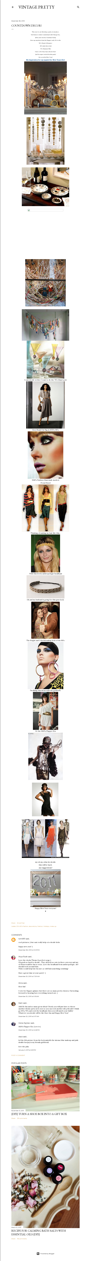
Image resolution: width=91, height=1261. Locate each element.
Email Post (21, 923)
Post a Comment (18, 1055)
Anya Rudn (23, 957)
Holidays (46, 926)
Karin (20, 1003)
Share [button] (13, 923)
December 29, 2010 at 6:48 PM (29, 1030)
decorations (33, 926)
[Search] (78, 6)
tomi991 (21, 939)
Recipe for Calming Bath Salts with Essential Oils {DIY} (38, 1232)
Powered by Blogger (47, 1253)
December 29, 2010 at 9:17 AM (28, 1016)
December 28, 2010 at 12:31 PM (29, 950)
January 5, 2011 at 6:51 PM (27, 1050)
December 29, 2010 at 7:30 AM (29, 976)
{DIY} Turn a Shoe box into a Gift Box (39, 1114)
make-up (53, 926)
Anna (20, 983)
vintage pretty (36, 7)
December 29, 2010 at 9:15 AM (28, 996)
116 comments (22, 1239)
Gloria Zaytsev (24, 1023)
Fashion (40, 926)
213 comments (22, 1118)
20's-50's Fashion (22, 926)
